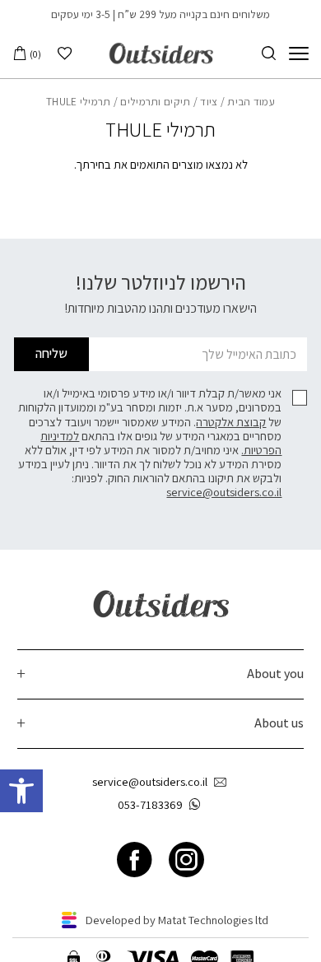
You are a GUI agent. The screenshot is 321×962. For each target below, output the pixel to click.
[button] (21, 790)
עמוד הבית (251, 101)
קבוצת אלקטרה (231, 422)
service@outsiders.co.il (223, 492)
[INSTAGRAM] (186, 860)
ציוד (208, 101)
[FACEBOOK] (134, 860)
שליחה (51, 353)
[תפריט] (299, 53)
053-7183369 (150, 804)
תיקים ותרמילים (155, 101)
